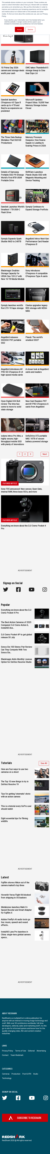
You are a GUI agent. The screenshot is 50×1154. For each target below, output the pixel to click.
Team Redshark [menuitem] (17, 1055)
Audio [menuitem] (35, 1074)
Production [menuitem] (16, 1074)
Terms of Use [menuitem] (20, 1051)
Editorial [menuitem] (31, 1051)
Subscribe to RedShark (29, 1117)
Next (45, 454)
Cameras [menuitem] (5, 1074)
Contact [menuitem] (5, 1055)
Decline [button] (30, 29)
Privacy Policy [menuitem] (7, 1051)
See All (44, 763)
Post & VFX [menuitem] (26, 1074)
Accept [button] (19, 29)
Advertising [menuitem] (41, 1051)
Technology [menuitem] (6, 1078)
